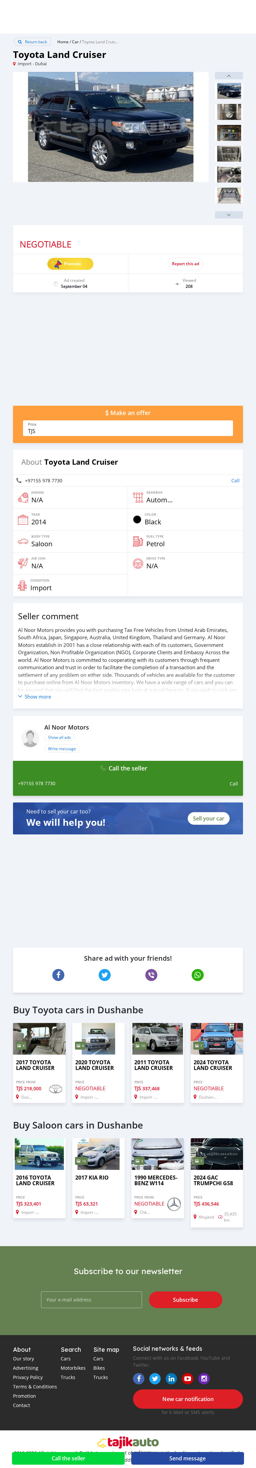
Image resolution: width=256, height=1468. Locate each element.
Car (75, 41)
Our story (23, 1358)
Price (32, 424)
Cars (66, 1358)
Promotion (24, 1396)
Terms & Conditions (35, 1386)
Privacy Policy (28, 1377)
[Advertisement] (128, 352)
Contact (21, 1405)
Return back (35, 41)
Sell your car (208, 818)
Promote (72, 263)
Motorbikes (73, 1368)
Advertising (25, 1368)
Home (63, 41)
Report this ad (185, 263)
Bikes (99, 1368)
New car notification (188, 1399)
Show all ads (59, 737)
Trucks (68, 1377)
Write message (62, 748)
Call (235, 480)
